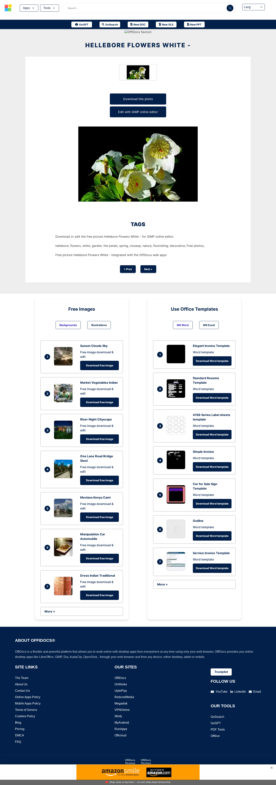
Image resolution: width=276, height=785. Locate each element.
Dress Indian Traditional (97, 575)
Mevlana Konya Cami (95, 497)
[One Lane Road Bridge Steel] (64, 477)
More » (49, 611)
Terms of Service (26, 709)
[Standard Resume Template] (177, 397)
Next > (148, 269)
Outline (198, 521)
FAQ (18, 741)
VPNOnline (122, 709)
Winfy (118, 716)
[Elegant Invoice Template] (177, 362)
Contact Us (22, 690)
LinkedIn (240, 691)
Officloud (120, 735)
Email (257, 691)
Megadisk (121, 703)
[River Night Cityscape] (64, 438)
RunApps (121, 729)
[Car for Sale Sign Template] (177, 503)
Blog (18, 722)
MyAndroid (122, 722)
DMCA (19, 735)
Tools (47, 8)
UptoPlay (121, 690)
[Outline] (177, 537)
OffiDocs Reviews (130, 762)
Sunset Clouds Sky (94, 346)
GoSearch (217, 716)
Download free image (99, 365)
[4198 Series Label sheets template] (177, 433)
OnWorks (121, 684)
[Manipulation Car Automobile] (64, 555)
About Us (21, 684)
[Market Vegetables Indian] (64, 401)
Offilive (215, 736)
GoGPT (216, 723)
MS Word (183, 325)
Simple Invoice (203, 452)
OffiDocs (120, 678)
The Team (21, 678)
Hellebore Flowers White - (138, 45)
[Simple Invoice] (177, 468)
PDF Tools (218, 729)
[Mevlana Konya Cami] (64, 516)
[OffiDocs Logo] (8, 8)
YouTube (222, 691)
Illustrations (99, 325)
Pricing (19, 729)
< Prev (128, 269)
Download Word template (212, 360)
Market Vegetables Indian (99, 382)
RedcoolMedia (124, 697)
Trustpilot (221, 672)
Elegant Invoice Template (211, 346)
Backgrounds (68, 325)
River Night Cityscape (96, 419)
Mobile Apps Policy (28, 703)
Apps (26, 8)
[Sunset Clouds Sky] (64, 364)
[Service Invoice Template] (177, 569)
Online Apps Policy (27, 697)
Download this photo (138, 99)
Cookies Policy (25, 716)
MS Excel (209, 325)
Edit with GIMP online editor (138, 112)
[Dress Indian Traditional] (64, 594)
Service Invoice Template (211, 553)
